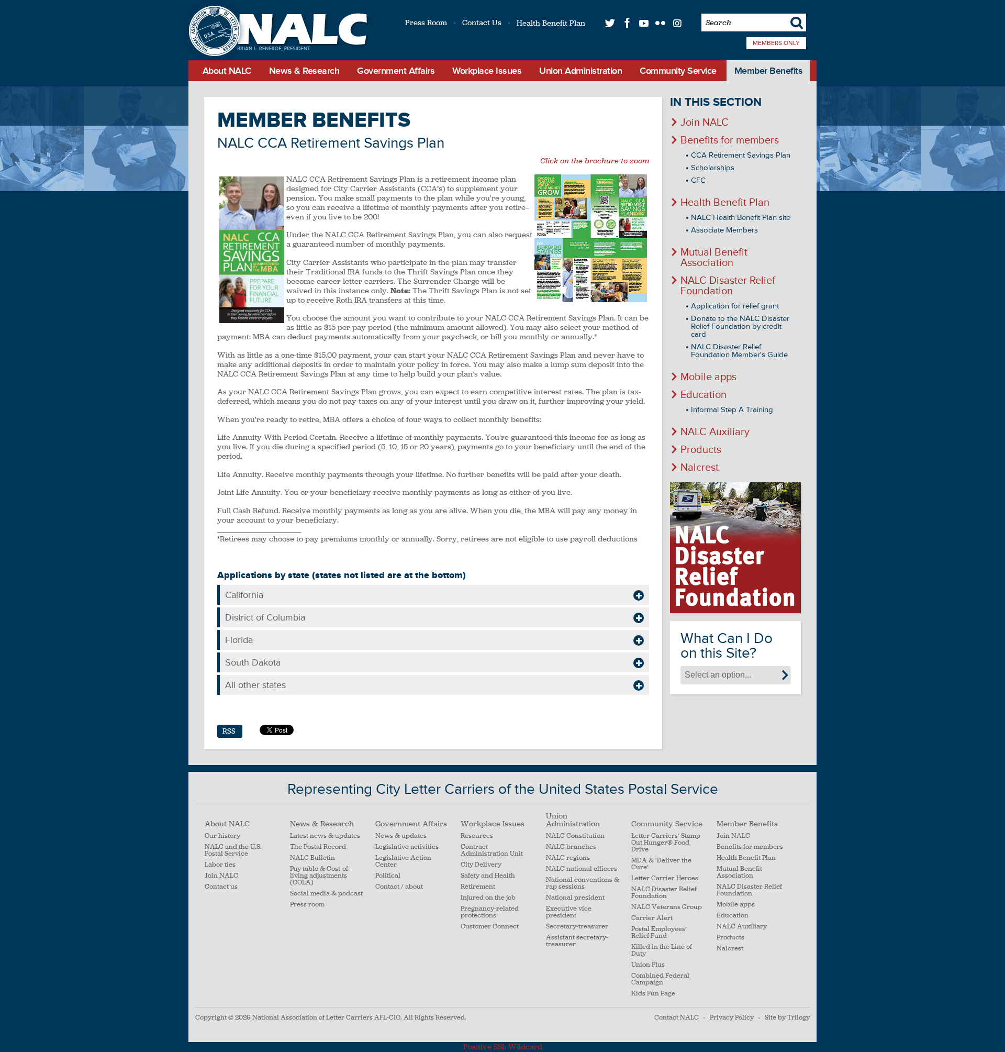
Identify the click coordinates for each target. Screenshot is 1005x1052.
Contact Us (481, 22)
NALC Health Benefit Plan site (740, 218)
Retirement (478, 886)
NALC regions (568, 858)
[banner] (276, 32)
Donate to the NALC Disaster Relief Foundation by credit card (740, 326)
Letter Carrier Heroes (664, 878)
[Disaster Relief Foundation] (735, 547)
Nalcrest (699, 467)
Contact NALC (676, 1017)
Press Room (426, 22)
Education (703, 395)
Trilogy (798, 1017)
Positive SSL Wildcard (502, 1047)
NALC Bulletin (312, 858)
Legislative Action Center (403, 861)
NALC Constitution (575, 836)
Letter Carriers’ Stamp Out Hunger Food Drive (665, 843)
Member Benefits (768, 70)
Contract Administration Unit (492, 850)
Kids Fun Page (653, 993)
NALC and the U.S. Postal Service (233, 850)
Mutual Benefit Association (713, 257)
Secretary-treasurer (577, 926)
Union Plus (648, 964)
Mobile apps (708, 377)
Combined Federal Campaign (660, 979)
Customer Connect (490, 926)
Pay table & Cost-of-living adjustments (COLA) (320, 876)
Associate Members (724, 230)
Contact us (221, 886)
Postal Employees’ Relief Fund (659, 932)
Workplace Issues (486, 70)
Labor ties (220, 864)
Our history (222, 836)
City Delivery (481, 864)
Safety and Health (488, 875)
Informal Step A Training (732, 410)
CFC (698, 180)
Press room (307, 904)
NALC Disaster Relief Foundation (727, 285)
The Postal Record (318, 847)
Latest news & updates (325, 836)
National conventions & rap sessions (582, 883)
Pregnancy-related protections (490, 912)
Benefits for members (729, 140)
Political (387, 875)
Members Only (776, 43)
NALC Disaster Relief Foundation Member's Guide (739, 351)
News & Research (304, 70)
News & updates (401, 836)
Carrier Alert (652, 918)
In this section (716, 102)
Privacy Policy (732, 1017)
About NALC (227, 70)
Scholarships (712, 168)
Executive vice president (568, 912)
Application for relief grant (735, 306)
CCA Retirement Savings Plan (740, 155)
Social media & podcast (326, 893)
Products (700, 450)
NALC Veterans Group (666, 907)
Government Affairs (395, 70)
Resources (477, 836)
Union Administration (580, 70)
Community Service (678, 70)
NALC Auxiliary (715, 432)
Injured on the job (488, 897)
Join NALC (704, 122)
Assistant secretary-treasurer (577, 941)
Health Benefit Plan (551, 23)
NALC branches (571, 847)
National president (575, 897)
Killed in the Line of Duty (661, 950)
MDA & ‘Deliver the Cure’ (661, 864)
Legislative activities (407, 847)
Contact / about (399, 886)
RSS (229, 731)
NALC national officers (581, 869)
